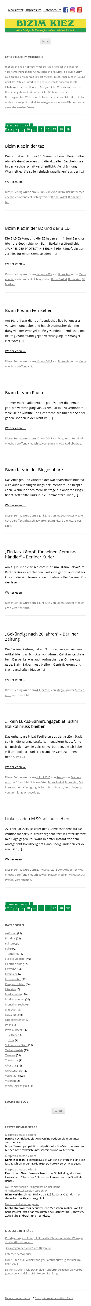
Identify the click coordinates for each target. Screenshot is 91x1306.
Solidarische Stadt (16, 1045)
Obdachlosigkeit (15, 1020)
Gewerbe (10, 969)
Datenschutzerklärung (18, 1298)
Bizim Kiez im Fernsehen (28, 310)
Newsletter (15, 10)
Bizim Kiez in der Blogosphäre (34, 469)
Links (8, 526)
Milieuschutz (46, 787)
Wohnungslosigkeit (17, 1086)
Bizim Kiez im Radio (24, 392)
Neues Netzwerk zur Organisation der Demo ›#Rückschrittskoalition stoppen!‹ (33, 1188)
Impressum (33, 10)
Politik (9, 1025)
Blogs (78, 520)
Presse (59, 787)
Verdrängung (73, 787)
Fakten (9, 943)
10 (28, 129)
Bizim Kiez (64, 192)
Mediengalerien (15, 999)
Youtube (79, 9)
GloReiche (11, 974)
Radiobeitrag (73, 443)
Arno (60, 777)
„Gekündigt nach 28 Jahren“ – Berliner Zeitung (41, 636)
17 (54, 129)
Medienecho (13, 994)
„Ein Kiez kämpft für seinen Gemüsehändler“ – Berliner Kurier (40, 554)
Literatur (10, 989)
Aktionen (11, 933)
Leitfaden (13, 1035)
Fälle (8, 948)
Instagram (72, 9)
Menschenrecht (15, 1004)
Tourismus (11, 1060)
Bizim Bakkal (59, 197)
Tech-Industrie (14, 1050)
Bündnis (10, 938)
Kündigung (30, 787)
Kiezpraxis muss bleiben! (20, 1135)
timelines (13, 954)
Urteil (11, 1040)
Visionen (10, 1081)
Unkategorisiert (15, 1070)
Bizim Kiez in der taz (24, 146)
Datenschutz (52, 10)
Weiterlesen (15, 182)
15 (41, 129)
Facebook (65, 9)
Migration (11, 1009)
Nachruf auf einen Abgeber (22, 1204)
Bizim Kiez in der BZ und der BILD (37, 228)
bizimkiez (67, 520)
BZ (83, 279)
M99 (54, 875)
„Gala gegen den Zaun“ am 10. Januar (28, 1248)
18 (61, 129)
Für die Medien (14, 959)
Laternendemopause (18, 1254)
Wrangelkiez (31, 792)
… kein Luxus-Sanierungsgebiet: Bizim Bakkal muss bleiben (41, 723)
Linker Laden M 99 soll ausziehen (37, 818)
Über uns (11, 1065)
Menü (45, 41)
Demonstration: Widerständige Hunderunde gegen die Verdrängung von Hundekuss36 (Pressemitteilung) (45, 1271)
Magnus (63, 438)
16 (47, 129)
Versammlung (14, 792)
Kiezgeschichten (15, 984)
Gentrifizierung (14, 964)
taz (7, 202)
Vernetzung (12, 1075)
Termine (10, 1055)
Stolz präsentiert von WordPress (54, 1298)
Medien (10, 284)
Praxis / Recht (13, 1030)
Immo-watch (13, 979)
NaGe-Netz (12, 1015)
